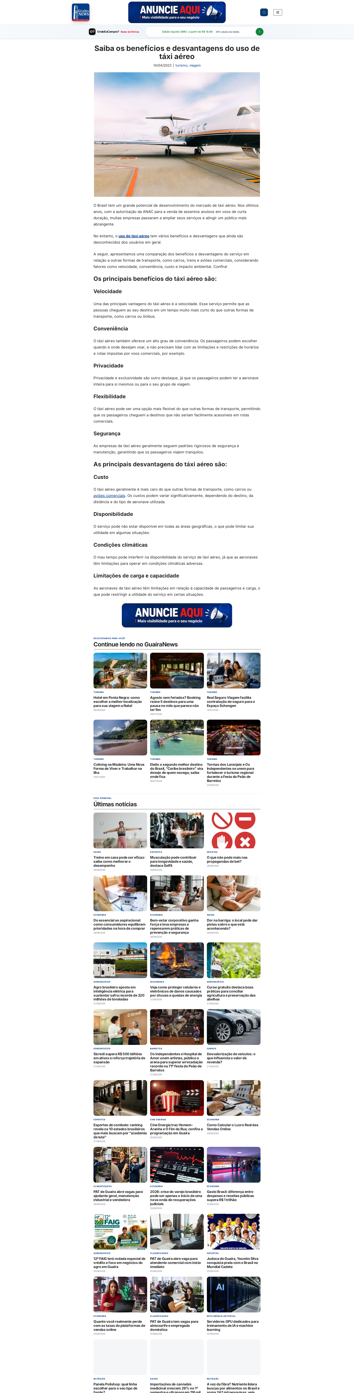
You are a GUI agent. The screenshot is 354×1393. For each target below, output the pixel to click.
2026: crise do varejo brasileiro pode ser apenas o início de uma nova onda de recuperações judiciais (176, 1198)
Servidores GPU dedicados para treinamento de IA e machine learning (233, 1325)
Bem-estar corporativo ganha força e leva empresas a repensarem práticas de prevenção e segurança (174, 926)
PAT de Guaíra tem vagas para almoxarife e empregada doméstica (174, 1325)
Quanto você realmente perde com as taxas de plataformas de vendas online (119, 1325)
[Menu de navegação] (277, 12)
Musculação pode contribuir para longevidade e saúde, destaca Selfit (173, 861)
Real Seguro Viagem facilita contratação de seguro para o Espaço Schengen (231, 702)
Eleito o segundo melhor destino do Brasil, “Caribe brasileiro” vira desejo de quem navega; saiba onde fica (176, 770)
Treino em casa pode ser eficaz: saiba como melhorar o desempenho (119, 861)
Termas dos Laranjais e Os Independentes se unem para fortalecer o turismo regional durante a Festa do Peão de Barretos (230, 772)
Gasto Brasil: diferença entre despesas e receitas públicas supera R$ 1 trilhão (230, 1196)
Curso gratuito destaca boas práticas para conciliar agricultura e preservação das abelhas (231, 993)
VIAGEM (195, 65)
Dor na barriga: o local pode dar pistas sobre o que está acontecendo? (232, 924)
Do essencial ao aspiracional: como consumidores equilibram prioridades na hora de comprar (119, 924)
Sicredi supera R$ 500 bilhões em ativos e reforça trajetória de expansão (119, 1058)
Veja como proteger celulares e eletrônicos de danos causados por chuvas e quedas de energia (176, 991)
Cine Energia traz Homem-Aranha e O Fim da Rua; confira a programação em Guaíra (176, 1129)
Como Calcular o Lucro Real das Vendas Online (232, 1127)
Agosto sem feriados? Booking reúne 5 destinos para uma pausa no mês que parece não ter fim (175, 704)
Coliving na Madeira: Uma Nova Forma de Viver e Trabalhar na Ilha (118, 768)
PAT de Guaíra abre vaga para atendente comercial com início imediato (175, 1263)
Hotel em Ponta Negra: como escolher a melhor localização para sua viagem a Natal (117, 702)
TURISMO (182, 65)
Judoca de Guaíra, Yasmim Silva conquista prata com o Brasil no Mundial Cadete (232, 1263)
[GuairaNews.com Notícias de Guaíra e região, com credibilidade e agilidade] (80, 12)
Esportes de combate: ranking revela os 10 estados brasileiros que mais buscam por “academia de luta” (120, 1131)
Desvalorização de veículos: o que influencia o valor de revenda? (231, 1058)
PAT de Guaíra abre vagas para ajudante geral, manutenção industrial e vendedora (118, 1196)
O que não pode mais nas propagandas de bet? (227, 859)
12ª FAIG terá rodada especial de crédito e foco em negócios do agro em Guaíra (119, 1263)
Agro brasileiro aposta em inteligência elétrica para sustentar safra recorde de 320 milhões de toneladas (119, 993)
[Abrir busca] (264, 12)
